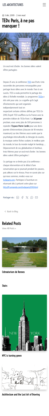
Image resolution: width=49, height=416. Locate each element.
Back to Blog (12, 211)
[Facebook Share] (22, 197)
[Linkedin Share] (17, 197)
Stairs (4, 285)
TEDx (40, 96)
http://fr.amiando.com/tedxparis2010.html (20, 187)
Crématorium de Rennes (13, 272)
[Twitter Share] (27, 197)
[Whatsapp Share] (31, 197)
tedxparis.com (9, 180)
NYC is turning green (12, 355)
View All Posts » (9, 228)
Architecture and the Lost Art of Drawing (21, 394)
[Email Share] (36, 197)
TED (29, 82)
